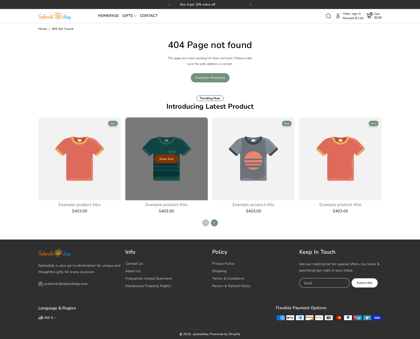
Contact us (134, 263)
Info (130, 252)
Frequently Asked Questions (148, 278)
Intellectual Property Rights (148, 286)
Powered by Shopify (225, 334)
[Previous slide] (169, 4)
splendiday (201, 334)
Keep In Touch (317, 252)
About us (133, 271)
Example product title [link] (80, 204)
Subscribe (364, 283)
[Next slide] (250, 4)
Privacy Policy (223, 263)
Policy (220, 252)
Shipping (219, 271)
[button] (129, 16)
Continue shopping (210, 78)
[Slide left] (205, 222)
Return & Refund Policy (231, 286)
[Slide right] (214, 222)
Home (42, 29)
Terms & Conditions (228, 278)
